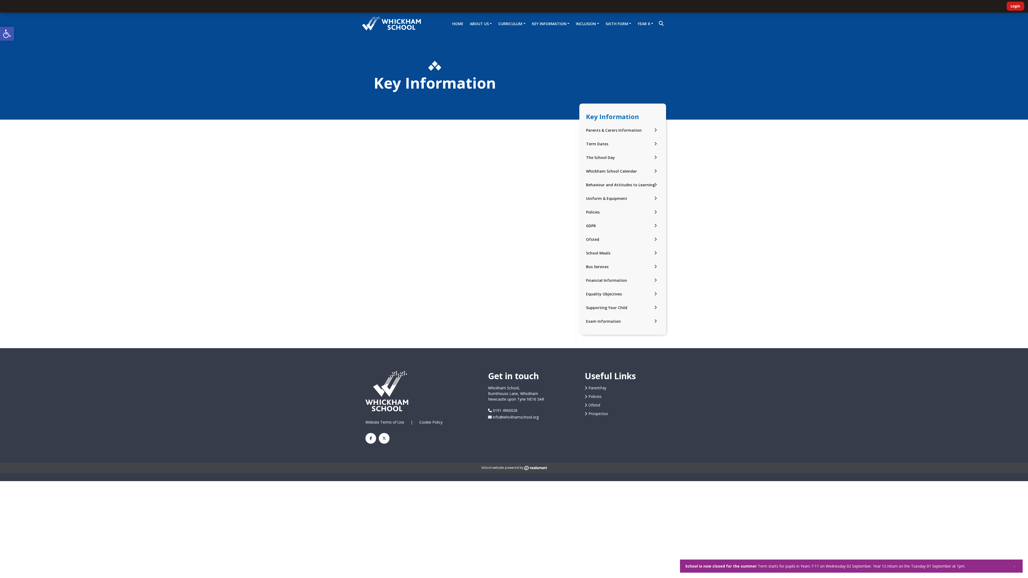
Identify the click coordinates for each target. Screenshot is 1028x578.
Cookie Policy (431, 422)
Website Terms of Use (384, 422)
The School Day (600, 157)
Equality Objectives (604, 293)
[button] (7, 34)
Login (1015, 6)
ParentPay (597, 387)
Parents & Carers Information (614, 130)
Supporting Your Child (606, 307)
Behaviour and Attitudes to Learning (620, 184)
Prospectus (598, 413)
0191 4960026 (504, 410)
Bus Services (597, 266)
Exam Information (603, 321)
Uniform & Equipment (606, 198)
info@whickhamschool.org (515, 417)
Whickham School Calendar (611, 171)
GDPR (591, 225)
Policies (593, 212)
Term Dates (597, 143)
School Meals (598, 253)
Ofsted (592, 239)
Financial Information (606, 280)
